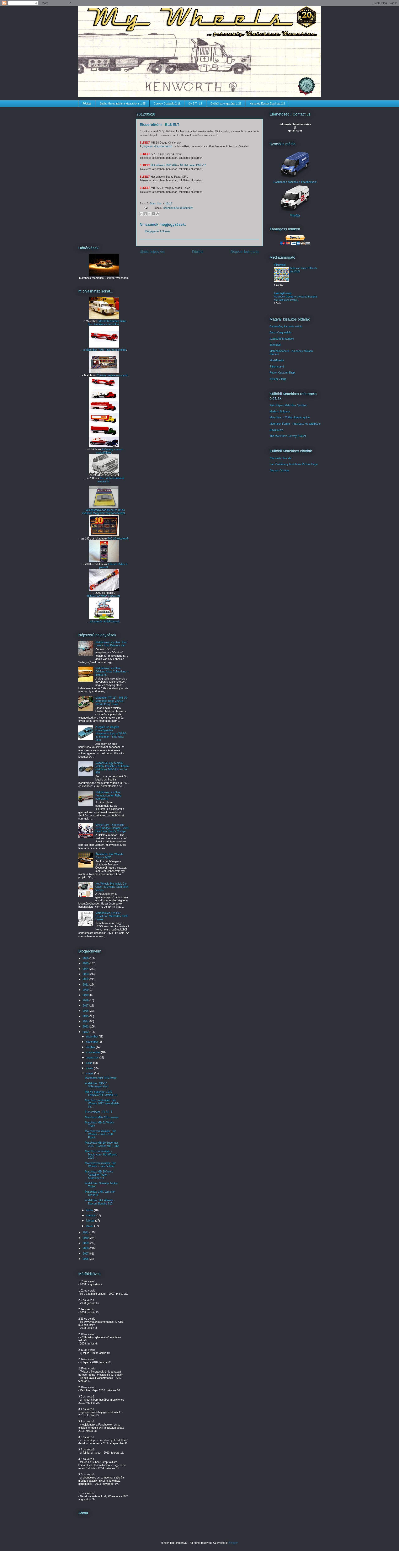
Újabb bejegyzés (152, 251)
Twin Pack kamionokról (112, 349)
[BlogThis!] (145, 214)
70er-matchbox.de (280, 458)
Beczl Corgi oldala (280, 332)
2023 (86, 974)
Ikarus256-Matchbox (282, 338)
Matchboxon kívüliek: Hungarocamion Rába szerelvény (108, 795)
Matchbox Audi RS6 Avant (101, 1077)
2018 (86, 1000)
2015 (86, 1016)
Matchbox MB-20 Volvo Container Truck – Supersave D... (99, 1175)
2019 (86, 995)
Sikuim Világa (278, 378)
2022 (86, 979)
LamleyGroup (282, 293)
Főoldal (87, 103)
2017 (86, 1005)
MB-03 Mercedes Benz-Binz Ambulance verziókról (107, 323)
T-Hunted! (280, 264)
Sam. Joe (156, 203)
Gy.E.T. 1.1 (195, 103)
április (90, 1210)
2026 (86, 958)
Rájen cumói (277, 366)
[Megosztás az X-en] (149, 214)
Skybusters (276, 429)
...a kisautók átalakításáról (103, 621)
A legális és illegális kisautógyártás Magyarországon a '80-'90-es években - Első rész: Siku (111, 733)
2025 (86, 963)
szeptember (93, 1052)
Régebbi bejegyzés (245, 251)
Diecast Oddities (279, 470)
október (91, 1047)
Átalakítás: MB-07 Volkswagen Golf (96, 1085)
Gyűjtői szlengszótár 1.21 (226, 103)
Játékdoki (275, 344)
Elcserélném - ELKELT (98, 1111)
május (90, 1073)
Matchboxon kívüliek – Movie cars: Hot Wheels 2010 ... (101, 1154)
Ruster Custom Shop (282, 372)
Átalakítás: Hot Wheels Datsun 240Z (109, 856)
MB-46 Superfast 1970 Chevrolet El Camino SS (101, 1093)
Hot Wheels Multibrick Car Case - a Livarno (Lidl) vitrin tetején (111, 887)
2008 (86, 1248)
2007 (86, 1253)
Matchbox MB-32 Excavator (102, 1117)
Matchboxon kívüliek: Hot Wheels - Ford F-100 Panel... (100, 1134)
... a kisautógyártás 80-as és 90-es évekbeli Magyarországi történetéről (103, 511)
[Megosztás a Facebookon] (153, 214)
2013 (86, 1026)
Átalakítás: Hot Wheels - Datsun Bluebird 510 (100, 1202)
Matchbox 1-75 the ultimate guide (290, 417)
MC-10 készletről (118, 538)
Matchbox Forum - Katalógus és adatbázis (295, 423)
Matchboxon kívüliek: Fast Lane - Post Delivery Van (111, 644)
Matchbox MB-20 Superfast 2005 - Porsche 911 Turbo (102, 1144)
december (92, 1036)
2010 (86, 1237)
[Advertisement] (103, 173)
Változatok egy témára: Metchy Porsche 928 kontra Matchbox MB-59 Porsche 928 (112, 767)
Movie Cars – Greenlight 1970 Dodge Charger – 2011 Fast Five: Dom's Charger (112, 828)
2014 (86, 1021)
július (89, 1062)
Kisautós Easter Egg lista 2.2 (267, 103)
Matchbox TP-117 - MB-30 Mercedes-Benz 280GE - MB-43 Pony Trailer (111, 701)
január (90, 1226)
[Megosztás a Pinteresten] (157, 214)
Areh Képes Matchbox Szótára (288, 405)
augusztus (92, 1057)
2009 (86, 1243)
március (91, 1215)
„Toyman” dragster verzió (157, 146)
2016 (86, 1010)
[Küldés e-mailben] (141, 214)
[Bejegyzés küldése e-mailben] (145, 207)
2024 (86, 968)
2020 (86, 989)
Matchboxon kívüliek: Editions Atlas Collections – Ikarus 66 (111, 671)
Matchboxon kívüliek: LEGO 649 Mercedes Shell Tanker (111, 916)
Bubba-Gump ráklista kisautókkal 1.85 (122, 103)
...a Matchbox (89, 349)
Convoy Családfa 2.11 (167, 103)
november (92, 1041)
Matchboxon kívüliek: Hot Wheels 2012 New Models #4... (102, 1103)
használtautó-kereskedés (178, 207)
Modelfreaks (277, 360)
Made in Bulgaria (280, 411)
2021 (86, 984)
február (90, 1220)
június (90, 1068)
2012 (86, 1032)
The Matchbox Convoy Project (288, 436)
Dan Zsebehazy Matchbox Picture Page (294, 464)
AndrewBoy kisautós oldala (286, 326)
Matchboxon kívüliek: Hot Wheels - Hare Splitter (100, 1164)
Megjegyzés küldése (157, 231)
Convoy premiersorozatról (112, 375)
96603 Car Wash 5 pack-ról (103, 595)
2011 (86, 1232)
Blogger (233, 1542)
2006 (86, 1258)
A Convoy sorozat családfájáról (109, 451)
